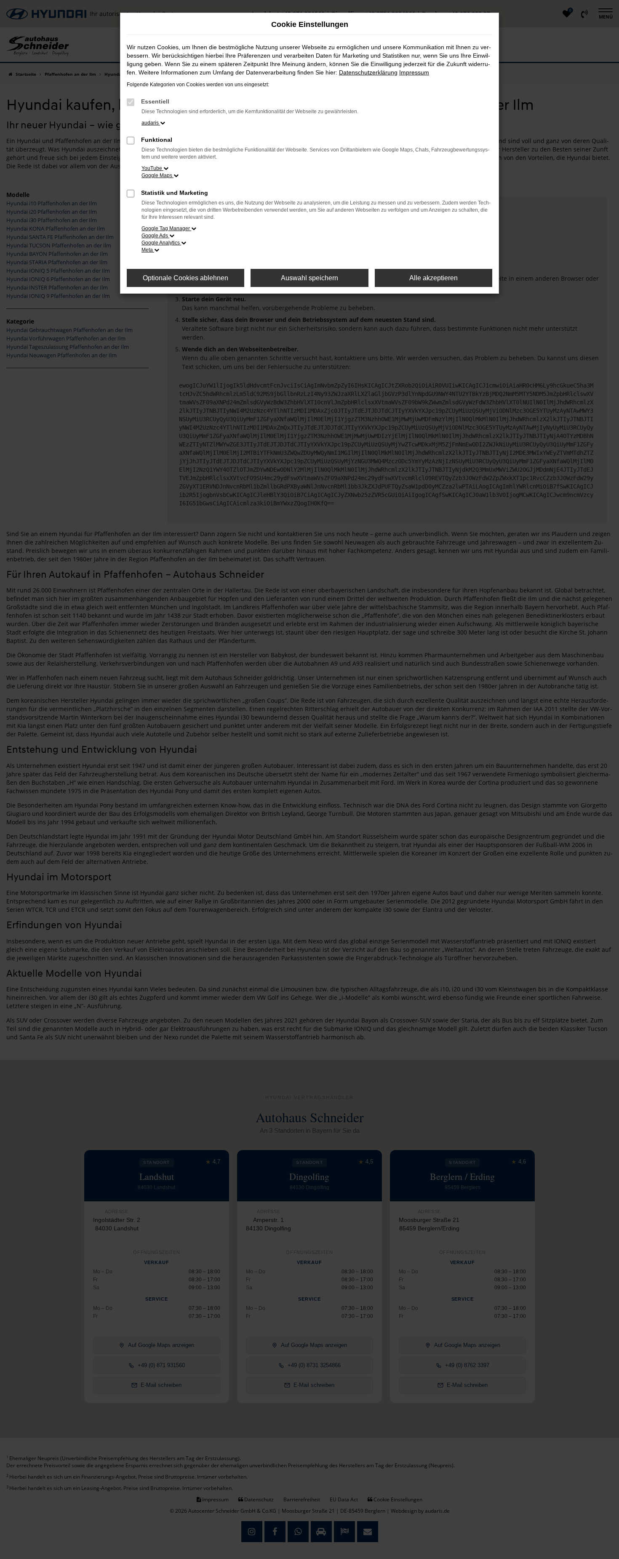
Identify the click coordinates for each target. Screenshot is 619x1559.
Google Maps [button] (157, 175)
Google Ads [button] (155, 236)
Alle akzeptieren (433, 278)
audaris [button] (150, 123)
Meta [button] (147, 250)
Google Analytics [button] (161, 243)
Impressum (414, 72)
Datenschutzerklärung (368, 72)
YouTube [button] (152, 168)
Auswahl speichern (309, 278)
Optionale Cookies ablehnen (185, 278)
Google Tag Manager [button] (166, 228)
